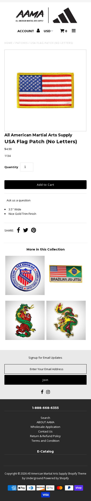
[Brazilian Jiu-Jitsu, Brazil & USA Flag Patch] (66, 294)
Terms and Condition (45, 441)
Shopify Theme (77, 473)
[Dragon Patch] (66, 339)
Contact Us (45, 431)
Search (45, 418)
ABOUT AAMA (45, 422)
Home (8, 43)
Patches (21, 43)
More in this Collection (46, 249)
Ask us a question (18, 200)
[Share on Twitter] (25, 230)
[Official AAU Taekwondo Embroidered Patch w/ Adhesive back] (25, 294)
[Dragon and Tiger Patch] (25, 339)
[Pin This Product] (33, 230)
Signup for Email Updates (45, 358)
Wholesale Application (45, 427)
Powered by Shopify (56, 478)
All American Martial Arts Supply (47, 473)
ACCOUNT (26, 31)
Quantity (11, 167)
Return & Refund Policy (45, 436)
